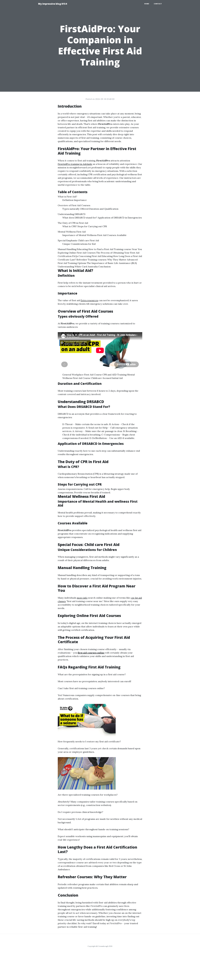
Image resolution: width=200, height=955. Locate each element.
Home (146, 4)
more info (82, 597)
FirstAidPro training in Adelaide (75, 164)
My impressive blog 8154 (52, 3)
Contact (158, 4)
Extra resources (89, 300)
